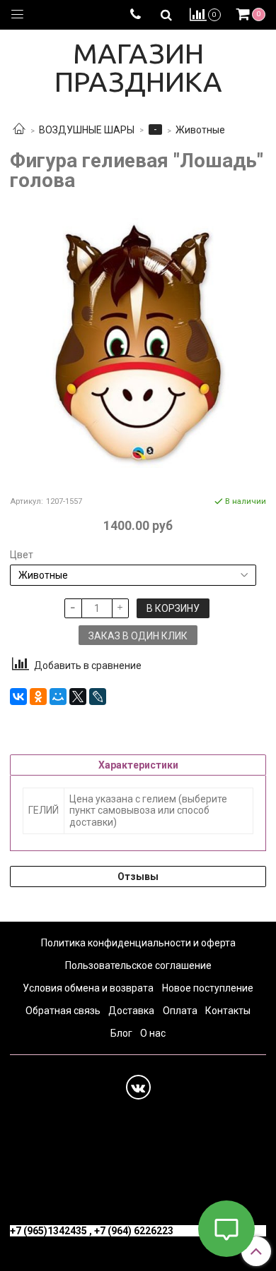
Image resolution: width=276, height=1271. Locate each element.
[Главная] (19, 129)
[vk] (138, 1087)
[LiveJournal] (97, 696)
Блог (121, 1033)
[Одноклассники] (38, 696)
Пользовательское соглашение (138, 965)
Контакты (228, 1010)
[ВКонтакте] (18, 696)
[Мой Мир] (58, 696)
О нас (153, 1033)
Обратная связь (62, 1010)
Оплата (180, 1010)
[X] (77, 696)
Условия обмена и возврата (88, 988)
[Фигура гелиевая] (138, 343)
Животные (200, 129)
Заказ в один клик (138, 635)
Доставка (131, 1010)
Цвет (21, 555)
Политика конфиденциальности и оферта (138, 942)
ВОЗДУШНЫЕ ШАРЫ (86, 129)
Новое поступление (207, 988)
